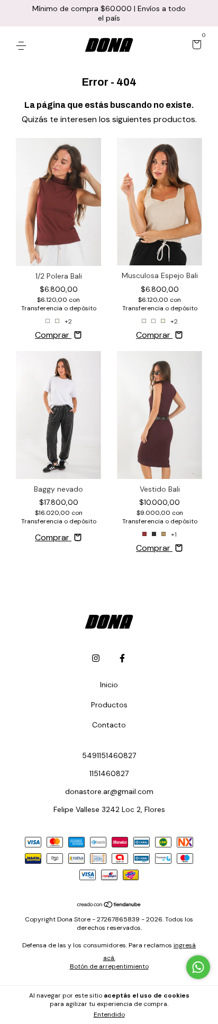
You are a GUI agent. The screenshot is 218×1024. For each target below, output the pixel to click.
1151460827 (109, 773)
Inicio (109, 684)
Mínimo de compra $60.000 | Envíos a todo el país (109, 13)
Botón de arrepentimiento (109, 966)
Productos (109, 704)
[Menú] (23, 45)
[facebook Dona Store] (122, 658)
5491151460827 (109, 755)
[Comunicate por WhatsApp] (198, 967)
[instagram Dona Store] (96, 658)
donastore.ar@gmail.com (109, 791)
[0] (195, 45)
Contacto (109, 725)
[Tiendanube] (109, 905)
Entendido (109, 1014)
